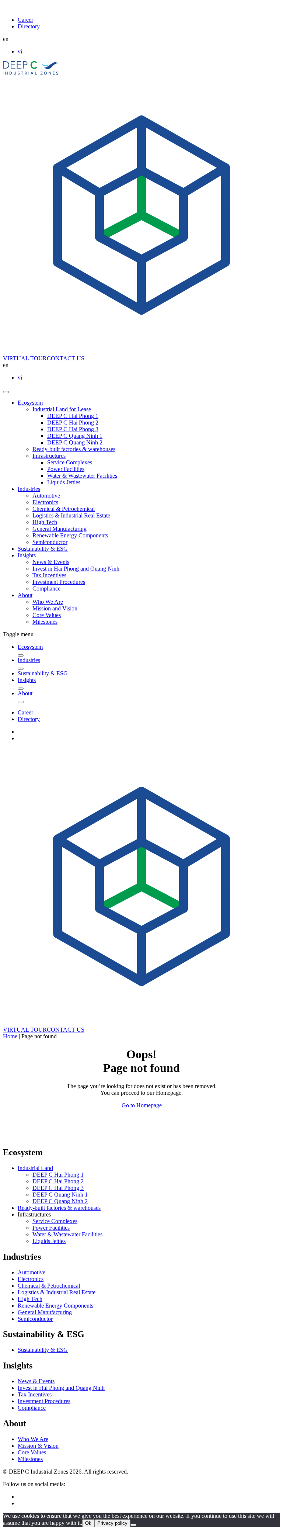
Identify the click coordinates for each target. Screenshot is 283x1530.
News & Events (50, 562)
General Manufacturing (59, 529)
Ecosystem (30, 402)
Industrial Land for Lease (61, 409)
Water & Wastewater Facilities (82, 475)
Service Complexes (69, 462)
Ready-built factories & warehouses (73, 449)
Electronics (45, 502)
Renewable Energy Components (70, 535)
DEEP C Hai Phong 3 (72, 429)
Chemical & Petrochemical (63, 509)
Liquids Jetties (63, 482)
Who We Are (47, 602)
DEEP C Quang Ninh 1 (74, 436)
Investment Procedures (58, 582)
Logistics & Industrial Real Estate (71, 515)
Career (25, 20)
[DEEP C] (31, 73)
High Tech (44, 522)
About (25, 595)
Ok (88, 1523)
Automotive (46, 495)
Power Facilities (65, 469)
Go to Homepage (142, 1105)
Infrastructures (49, 456)
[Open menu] (6, 392)
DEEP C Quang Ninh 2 (74, 442)
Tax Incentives (49, 575)
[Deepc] (66, 1136)
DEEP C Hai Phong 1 (72, 416)
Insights (27, 555)
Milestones (44, 622)
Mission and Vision (54, 608)
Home (10, 1036)
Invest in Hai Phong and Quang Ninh (75, 568)
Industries (29, 489)
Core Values (46, 615)
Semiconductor (49, 542)
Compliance (46, 588)
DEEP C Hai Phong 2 (72, 422)
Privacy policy (112, 1523)
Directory (29, 26)
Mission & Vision (38, 1446)
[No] (133, 1525)
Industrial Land (35, 1168)
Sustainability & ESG (43, 549)
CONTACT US (65, 358)
